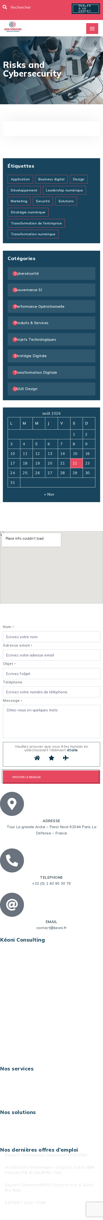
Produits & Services (31, 323)
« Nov (49, 494)
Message (12, 700)
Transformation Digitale (35, 372)
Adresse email (17, 645)
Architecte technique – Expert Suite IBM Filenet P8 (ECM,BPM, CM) (50, 1169)
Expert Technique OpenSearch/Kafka (46, 1155)
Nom (8, 626)
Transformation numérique (33, 234)
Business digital (51, 179)
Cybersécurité (26, 273)
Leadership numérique (64, 190)
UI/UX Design (25, 389)
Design (79, 179)
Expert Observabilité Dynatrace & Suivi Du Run (49, 1187)
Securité (43, 201)
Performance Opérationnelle (39, 306)
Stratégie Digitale (30, 356)
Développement (24, 190)
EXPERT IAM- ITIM (25, 1202)
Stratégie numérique (28, 212)
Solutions (66, 201)
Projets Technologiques (35, 339)
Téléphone (13, 682)
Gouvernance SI (28, 290)
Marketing (19, 201)
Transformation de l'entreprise (36, 223)
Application (20, 179)
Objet (9, 663)
